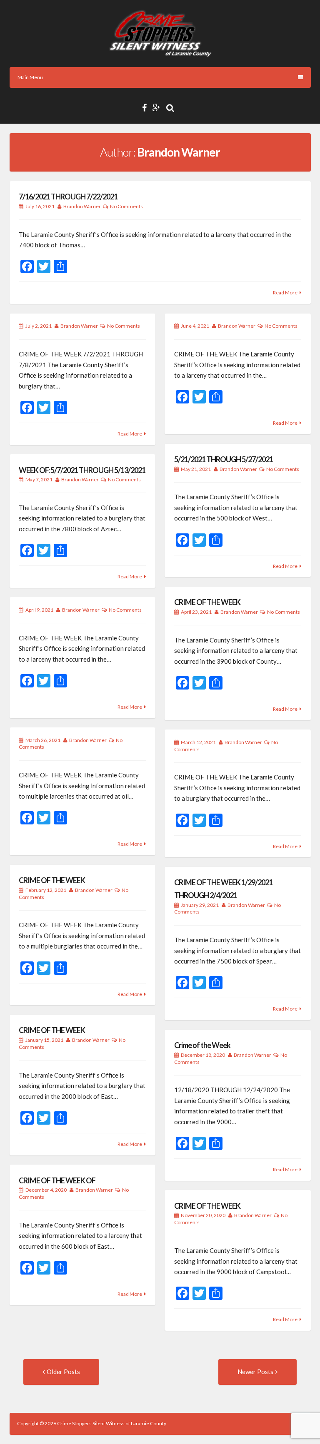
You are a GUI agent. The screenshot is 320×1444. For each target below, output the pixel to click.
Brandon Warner (82, 206)
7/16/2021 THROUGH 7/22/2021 (68, 196)
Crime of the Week (202, 1045)
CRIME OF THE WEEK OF (57, 1180)
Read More (285, 292)
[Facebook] (146, 107)
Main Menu (30, 77)
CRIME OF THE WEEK (207, 602)
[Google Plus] (158, 107)
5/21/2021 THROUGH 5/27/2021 (223, 459)
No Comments (126, 206)
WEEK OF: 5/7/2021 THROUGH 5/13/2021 (82, 470)
